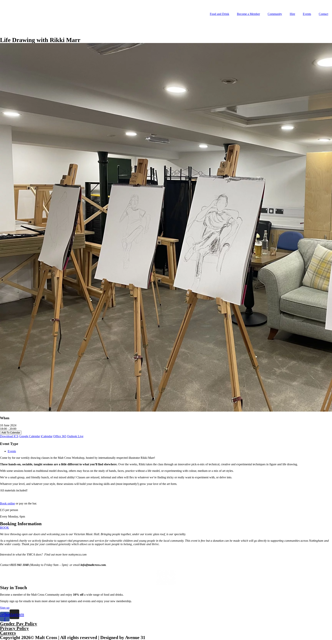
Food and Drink (219, 14)
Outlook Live (75, 436)
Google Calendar (29, 436)
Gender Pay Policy (18, 623)
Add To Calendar (11, 432)
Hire (292, 14)
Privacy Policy (14, 628)
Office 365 (59, 436)
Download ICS (9, 436)
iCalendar (46, 436)
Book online (7, 503)
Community (275, 14)
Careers (8, 632)
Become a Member (248, 14)
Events (307, 14)
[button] (4, 527)
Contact (323, 14)
